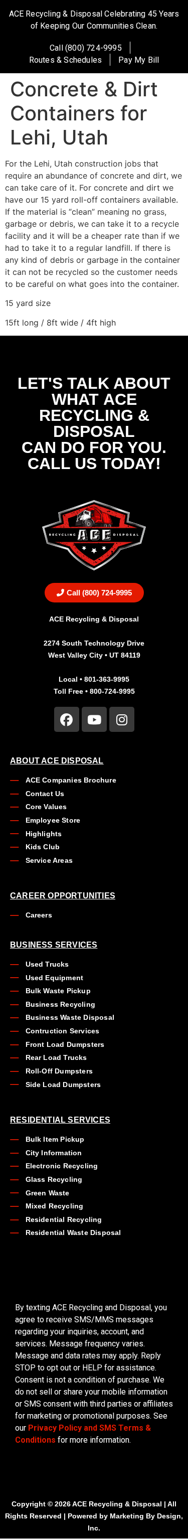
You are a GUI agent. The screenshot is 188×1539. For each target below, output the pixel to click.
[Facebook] (66, 719)
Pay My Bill (138, 60)
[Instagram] (121, 719)
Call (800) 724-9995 (86, 48)
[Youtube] (94, 719)
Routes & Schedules (65, 60)
